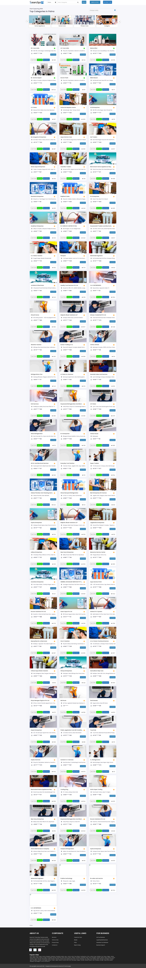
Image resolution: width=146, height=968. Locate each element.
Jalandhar (40, 958)
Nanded (86, 960)
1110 (84, 475)
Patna (88, 956)
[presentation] (27, 21)
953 (114, 712)
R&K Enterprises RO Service (98, 493)
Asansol (65, 958)
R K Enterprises (94, 196)
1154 (113, 475)
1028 (54, 860)
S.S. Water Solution (36, 255)
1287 (54, 149)
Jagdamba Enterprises (97, 522)
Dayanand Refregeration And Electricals (72, 404)
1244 (54, 505)
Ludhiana (92, 956)
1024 (84, 801)
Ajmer (71, 958)
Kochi (70, 960)
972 (54, 712)
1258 (113, 623)
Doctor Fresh (64, 78)
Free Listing (95, 2)
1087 (54, 653)
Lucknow (69, 956)
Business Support (100, 945)
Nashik (31, 957)
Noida (49, 958)
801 (84, 89)
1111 (114, 771)
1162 (54, 267)
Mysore (106, 957)
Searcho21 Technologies (65, 966)
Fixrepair (63, 255)
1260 (84, 623)
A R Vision (93, 404)
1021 (114, 505)
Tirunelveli (39, 960)
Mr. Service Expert (36, 78)
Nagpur (108, 956)
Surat (102, 956)
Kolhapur (90, 960)
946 (114, 831)
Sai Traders (93, 137)
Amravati (64, 960)
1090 (84, 149)
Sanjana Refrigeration (67, 849)
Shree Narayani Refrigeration (69, 493)
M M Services (35, 404)
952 (54, 831)
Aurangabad (49, 957)
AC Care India (65, 48)
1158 (54, 178)
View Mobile (53, 54)
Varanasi (41, 957)
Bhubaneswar (45, 958)
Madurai (102, 957)
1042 (54, 771)
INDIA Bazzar (94, 78)
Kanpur (105, 956)
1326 (54, 60)
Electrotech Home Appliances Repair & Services (101, 167)
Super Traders (94, 463)
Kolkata (62, 956)
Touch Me (93, 730)
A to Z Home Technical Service (99, 641)
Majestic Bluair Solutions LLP (69, 315)
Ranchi (66, 957)
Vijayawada (83, 957)
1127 (114, 238)
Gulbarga (97, 960)
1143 (54, 386)
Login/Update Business (102, 940)
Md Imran (63, 700)
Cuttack (61, 958)
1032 (84, 534)
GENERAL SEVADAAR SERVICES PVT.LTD (72, 582)
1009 (84, 890)
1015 (113, 860)
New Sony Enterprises (67, 552)
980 (84, 742)
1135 (113, 60)
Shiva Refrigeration (37, 433)
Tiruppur (53, 960)
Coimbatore (78, 957)
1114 (84, 505)
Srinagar (45, 957)
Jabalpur (73, 957)
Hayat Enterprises (36, 730)
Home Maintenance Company (40, 849)
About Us (54, 937)
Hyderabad (53, 956)
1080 (54, 416)
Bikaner (60, 960)
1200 (54, 356)
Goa (85, 958)
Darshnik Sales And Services (98, 374)
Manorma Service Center (97, 552)
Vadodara (32, 958)
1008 (54, 801)
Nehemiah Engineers (96, 255)
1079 (113, 416)
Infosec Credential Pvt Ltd (98, 315)
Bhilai (68, 960)
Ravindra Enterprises (37, 196)
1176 (84, 267)
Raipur (87, 957)
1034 (113, 890)
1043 (84, 831)
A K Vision (34, 107)
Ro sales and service (96, 878)
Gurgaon (40, 956)
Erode (36, 961)
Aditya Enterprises (36, 552)
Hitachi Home (35, 315)
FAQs (75, 942)
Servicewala (94, 700)
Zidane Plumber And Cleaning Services (42, 493)
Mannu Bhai (93, 48)
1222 (84, 683)
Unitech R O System (96, 611)
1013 (84, 386)
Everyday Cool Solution (67, 463)
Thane (75, 956)
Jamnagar (101, 960)
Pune (31, 956)
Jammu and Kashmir (45, 961)
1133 (54, 238)
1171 (114, 89)
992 (84, 860)
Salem (98, 958)
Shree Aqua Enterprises (38, 167)
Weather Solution (36, 344)
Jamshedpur (106, 958)
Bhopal (78, 956)
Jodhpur (112, 956)
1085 (84, 653)
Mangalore (32, 961)
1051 (113, 801)
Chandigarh (93, 957)
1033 (54, 890)
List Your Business (100, 937)
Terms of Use (55, 940)
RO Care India (35, 48)
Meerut (34, 957)
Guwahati (98, 957)
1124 (54, 534)
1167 (114, 149)
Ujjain (31, 960)
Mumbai (44, 956)
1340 (84, 238)
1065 (84, 119)
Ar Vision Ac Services (67, 374)
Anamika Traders (66, 167)
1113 (55, 445)
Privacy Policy (55, 942)
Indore (72, 956)
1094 (113, 297)
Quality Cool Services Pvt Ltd (69, 285)
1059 (84, 564)
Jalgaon (57, 960)
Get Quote (39, 59)
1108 (84, 445)
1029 (54, 920)
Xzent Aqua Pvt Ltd (66, 611)
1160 (114, 386)
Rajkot (37, 957)
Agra (95, 956)
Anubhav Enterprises (37, 226)
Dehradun (58, 958)
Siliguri (88, 958)
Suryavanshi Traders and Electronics (101, 226)
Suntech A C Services (67, 760)
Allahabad (59, 957)
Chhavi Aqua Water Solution (39, 671)
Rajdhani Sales (65, 196)
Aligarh (35, 958)
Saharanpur (82, 958)
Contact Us (54, 945)
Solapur (109, 957)
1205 (113, 208)
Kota (90, 957)
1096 (113, 178)
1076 (84, 771)
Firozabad (112, 958)
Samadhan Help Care (96, 671)
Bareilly (49, 960)
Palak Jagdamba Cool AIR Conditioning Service (72, 730)
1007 (113, 653)
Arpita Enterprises (36, 522)
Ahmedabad (58, 956)
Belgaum (39, 961)
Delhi (37, 956)
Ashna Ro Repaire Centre (68, 107)
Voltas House (94, 433)
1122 (114, 534)
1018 (84, 297)
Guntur (77, 958)
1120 (114, 267)
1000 (113, 683)
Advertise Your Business (102, 942)
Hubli (91, 958)
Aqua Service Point (96, 582)
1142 (84, 60)
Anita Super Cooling (96, 789)
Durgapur (78, 960)
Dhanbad (54, 957)
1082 (84, 712)
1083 (54, 327)
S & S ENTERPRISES (95, 285)
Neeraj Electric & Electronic (39, 641)
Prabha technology (66, 878)
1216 (54, 208)
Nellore (68, 958)
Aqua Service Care (66, 137)
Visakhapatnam (83, 956)
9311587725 (107, 2)
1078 (54, 623)
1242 (84, 208)
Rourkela (82, 960)
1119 (114, 119)
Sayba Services (35, 760)
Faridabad (99, 956)
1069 (84, 356)
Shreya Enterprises (66, 671)
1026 (54, 475)
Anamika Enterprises (37, 582)
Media (75, 940)
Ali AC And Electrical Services (40, 463)
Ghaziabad (35, 960)
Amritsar (113, 957)
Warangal (102, 958)
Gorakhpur (53, 958)
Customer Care (78, 937)
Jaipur (65, 956)
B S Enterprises (65, 433)
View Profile (33, 59)
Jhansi (74, 958)
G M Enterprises (95, 107)
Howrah (63, 957)
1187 (54, 119)
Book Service (46, 59)
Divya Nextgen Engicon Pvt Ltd (40, 700)
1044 (54, 89)
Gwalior (69, 957)
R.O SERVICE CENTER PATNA (69, 226)
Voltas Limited (94, 344)
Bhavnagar (74, 960)
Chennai (34, 956)
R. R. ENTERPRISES (36, 908)
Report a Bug (77, 945)
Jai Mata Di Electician (37, 285)
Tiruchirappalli (45, 960)
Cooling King (64, 789)
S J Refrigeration (95, 760)
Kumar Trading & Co (67, 344)
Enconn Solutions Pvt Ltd (38, 611)
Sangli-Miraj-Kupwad (108, 960)
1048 (113, 327)
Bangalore (48, 956)
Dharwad (94, 958)
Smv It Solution (65, 641)
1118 (84, 178)
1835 (113, 445)
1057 (84, 327)
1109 (54, 564)
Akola (93, 960)
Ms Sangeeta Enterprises (38, 137)
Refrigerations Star (36, 374)
